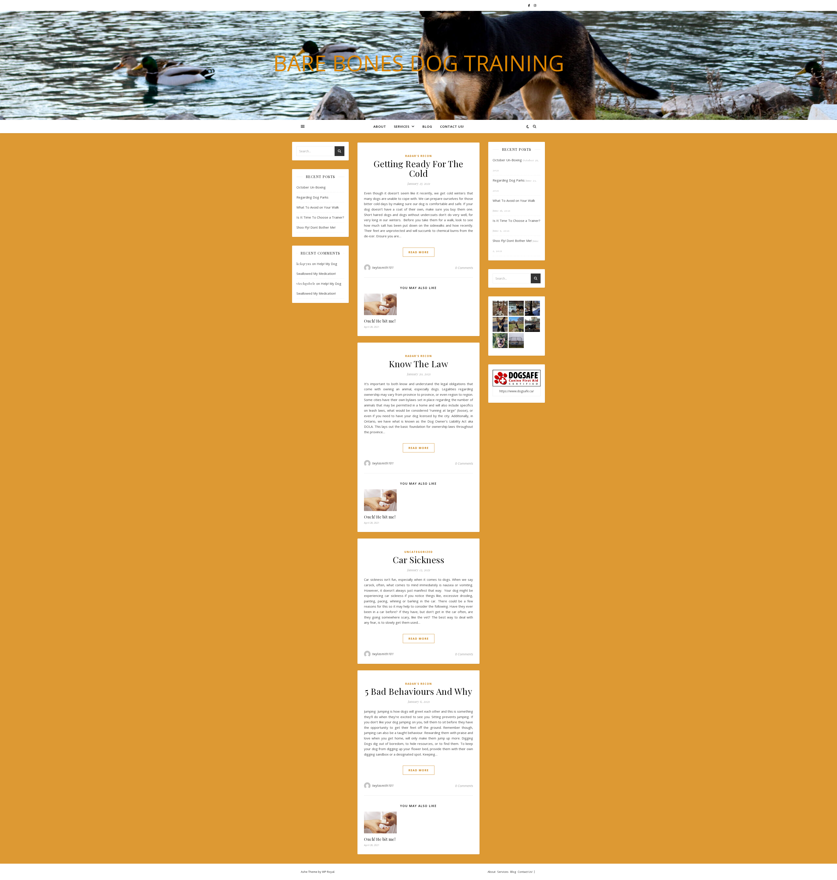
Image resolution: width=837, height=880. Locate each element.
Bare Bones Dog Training (418, 63)
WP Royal (328, 872)
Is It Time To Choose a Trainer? (320, 217)
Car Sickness (418, 559)
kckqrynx (303, 264)
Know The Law (418, 363)
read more (418, 252)
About (379, 126)
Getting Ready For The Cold (418, 168)
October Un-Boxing (311, 187)
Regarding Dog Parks (312, 197)
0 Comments (464, 267)
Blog (427, 126)
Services (401, 126)
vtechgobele (305, 284)
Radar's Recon (418, 156)
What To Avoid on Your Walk (317, 207)
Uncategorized (418, 552)
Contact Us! (452, 126)
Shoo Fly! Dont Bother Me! (315, 227)
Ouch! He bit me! (379, 321)
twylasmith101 (383, 267)
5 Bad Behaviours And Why (418, 691)
